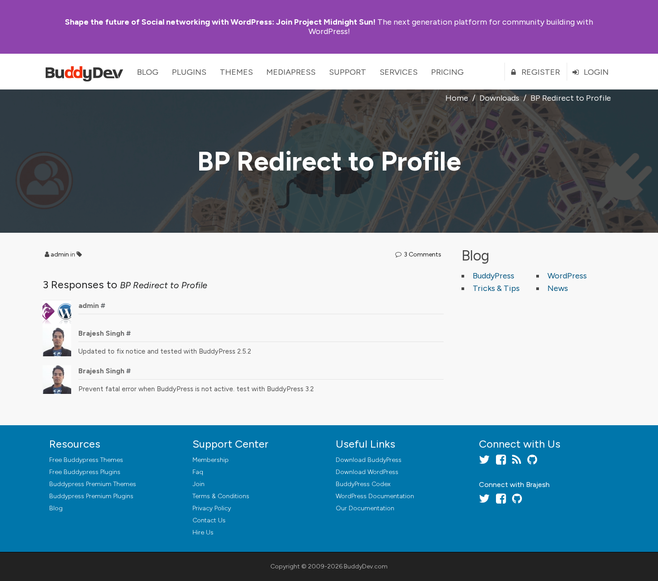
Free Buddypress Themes (86, 460)
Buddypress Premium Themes (92, 484)
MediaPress (291, 72)
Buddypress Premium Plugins (91, 496)
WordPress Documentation (375, 496)
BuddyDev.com (366, 566)
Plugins (189, 72)
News (557, 288)
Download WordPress (367, 472)
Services (399, 72)
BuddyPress (493, 276)
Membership (210, 460)
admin (60, 254)
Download (369, 460)
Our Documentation (365, 508)
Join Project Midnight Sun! (220, 22)
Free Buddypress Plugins (84, 472)
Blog (147, 72)
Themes (236, 72)
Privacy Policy (211, 508)
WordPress (567, 276)
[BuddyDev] (86, 72)
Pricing (447, 72)
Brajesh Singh (101, 333)
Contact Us (209, 520)
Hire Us (203, 532)
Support (347, 72)
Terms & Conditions (220, 496)
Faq (197, 472)
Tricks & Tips (496, 288)
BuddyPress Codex (363, 484)
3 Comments (422, 254)
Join (198, 484)
